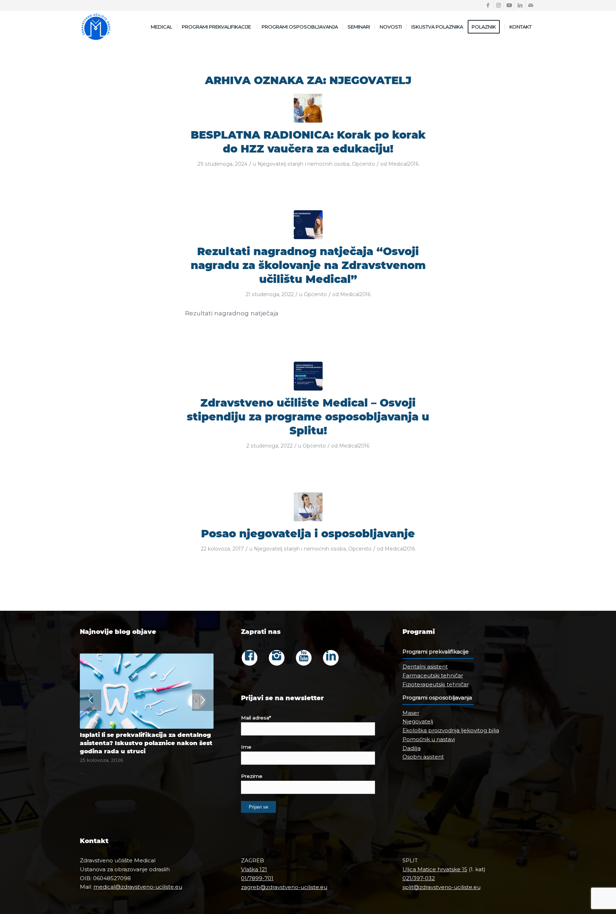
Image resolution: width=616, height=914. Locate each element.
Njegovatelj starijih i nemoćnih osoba (303, 164)
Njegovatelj (417, 721)
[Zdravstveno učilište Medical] (96, 27)
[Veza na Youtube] (509, 5)
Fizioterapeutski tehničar (435, 684)
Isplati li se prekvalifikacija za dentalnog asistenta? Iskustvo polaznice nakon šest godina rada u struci (146, 743)
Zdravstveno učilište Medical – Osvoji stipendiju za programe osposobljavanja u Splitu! (308, 416)
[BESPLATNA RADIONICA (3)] (308, 108)
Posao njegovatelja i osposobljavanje (308, 533)
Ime (246, 747)
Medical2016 (403, 164)
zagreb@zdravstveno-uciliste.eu (284, 887)
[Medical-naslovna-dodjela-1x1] (308, 376)
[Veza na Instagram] (498, 5)
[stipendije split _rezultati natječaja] (308, 224)
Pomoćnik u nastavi (428, 739)
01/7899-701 (257, 878)
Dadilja (411, 748)
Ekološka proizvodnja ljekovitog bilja (450, 730)
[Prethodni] (90, 700)
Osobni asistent (423, 756)
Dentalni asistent (425, 666)
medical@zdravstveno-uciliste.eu (137, 886)
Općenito (363, 164)
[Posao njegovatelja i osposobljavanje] (308, 506)
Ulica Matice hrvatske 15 (434, 869)
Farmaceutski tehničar (432, 675)
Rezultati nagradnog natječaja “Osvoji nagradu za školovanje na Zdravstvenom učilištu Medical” (308, 265)
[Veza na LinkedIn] (520, 5)
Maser (410, 712)
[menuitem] (161, 27)
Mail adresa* (256, 718)
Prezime (251, 776)
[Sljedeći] (203, 700)
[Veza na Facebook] (488, 5)
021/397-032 (418, 878)
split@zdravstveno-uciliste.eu (441, 887)
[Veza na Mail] (530, 5)
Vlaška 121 (254, 869)
